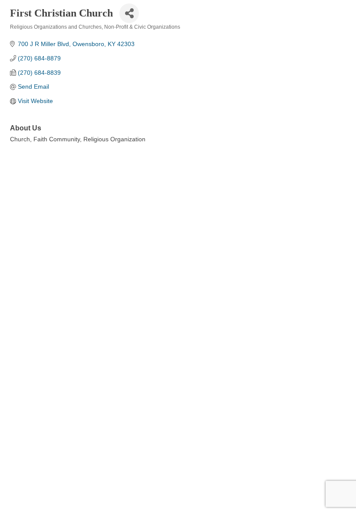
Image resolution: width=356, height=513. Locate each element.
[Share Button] (129, 13)
